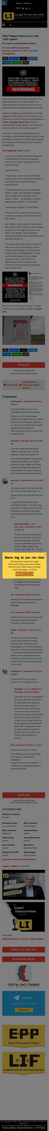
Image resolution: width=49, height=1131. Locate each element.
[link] (24, 554)
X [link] (45, 554)
